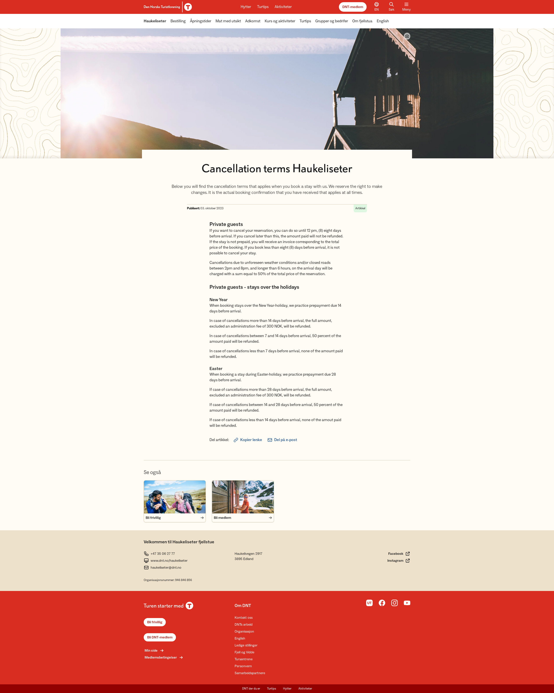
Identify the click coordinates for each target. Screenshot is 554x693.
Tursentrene (244, 659)
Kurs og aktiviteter (280, 21)
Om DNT (243, 606)
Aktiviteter (283, 6)
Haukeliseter (155, 21)
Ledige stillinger (246, 645)
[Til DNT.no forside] (167, 7)
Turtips (263, 6)
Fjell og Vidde (244, 652)
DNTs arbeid (244, 624)
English (383, 21)
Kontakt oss (244, 617)
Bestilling (178, 21)
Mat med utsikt (228, 21)
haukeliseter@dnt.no (166, 567)
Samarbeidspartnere (250, 673)
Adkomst (252, 21)
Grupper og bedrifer (331, 21)
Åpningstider (200, 21)
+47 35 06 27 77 (163, 554)
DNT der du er (251, 689)
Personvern (243, 666)
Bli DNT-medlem (159, 637)
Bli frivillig (154, 622)
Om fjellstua (362, 21)
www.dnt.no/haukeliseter (169, 560)
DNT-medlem (352, 7)
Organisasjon (244, 631)
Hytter (246, 6)
